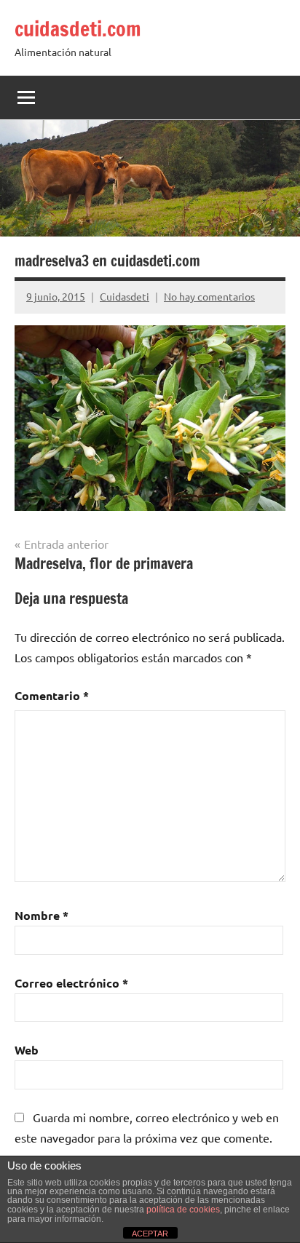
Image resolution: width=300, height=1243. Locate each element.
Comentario (52, 695)
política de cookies (183, 1209)
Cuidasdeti (124, 296)
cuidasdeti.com (78, 29)
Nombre (41, 915)
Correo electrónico (71, 982)
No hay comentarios (209, 296)
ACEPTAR (150, 1233)
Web (27, 1049)
